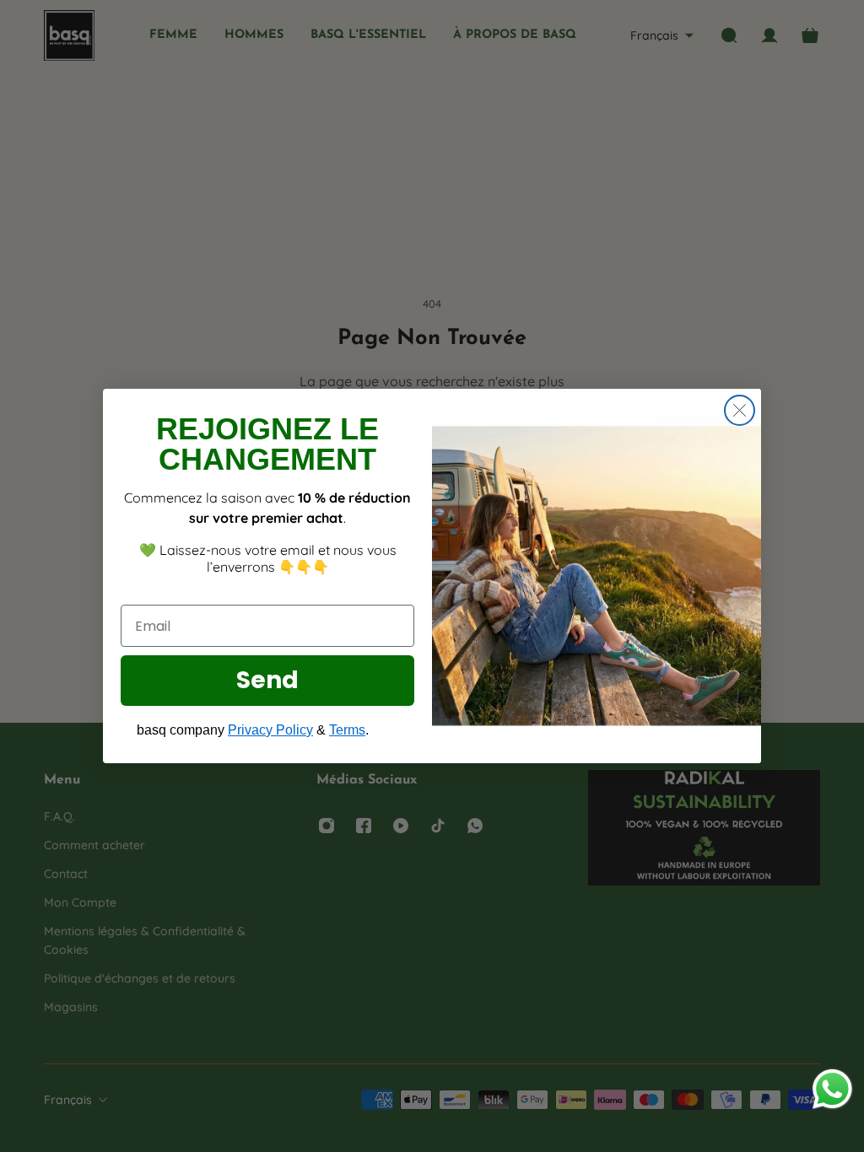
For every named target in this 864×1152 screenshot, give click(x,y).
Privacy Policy (270, 730)
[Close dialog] (739, 410)
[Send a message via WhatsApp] (832, 1089)
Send (267, 680)
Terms (347, 730)
